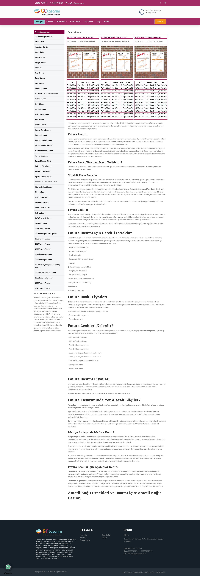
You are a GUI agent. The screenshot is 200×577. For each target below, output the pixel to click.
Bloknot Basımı (149, 572)
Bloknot (38, 68)
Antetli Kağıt (39, 52)
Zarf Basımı (39, 83)
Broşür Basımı (40, 63)
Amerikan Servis (41, 47)
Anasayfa (39, 22)
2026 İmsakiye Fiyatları (44, 37)
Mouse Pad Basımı (42, 197)
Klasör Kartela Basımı (43, 140)
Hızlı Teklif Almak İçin (153, 10)
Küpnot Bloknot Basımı (43, 187)
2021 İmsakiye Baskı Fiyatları (46, 234)
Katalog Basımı (41, 135)
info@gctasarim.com (76, 3)
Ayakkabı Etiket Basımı (43, 177)
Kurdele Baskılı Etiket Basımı (46, 182)
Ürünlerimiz (61, 22)
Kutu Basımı (39, 119)
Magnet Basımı (41, 192)
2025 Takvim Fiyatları (43, 288)
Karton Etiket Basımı (42, 171)
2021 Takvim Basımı (42, 228)
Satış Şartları (88, 22)
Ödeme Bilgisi (75, 22)
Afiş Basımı (39, 42)
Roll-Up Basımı (41, 213)
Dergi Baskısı (40, 78)
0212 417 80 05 (41, 3)
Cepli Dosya (39, 73)
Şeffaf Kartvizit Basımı (43, 218)
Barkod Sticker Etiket (43, 161)
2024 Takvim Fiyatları (43, 244)
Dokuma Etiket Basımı (43, 166)
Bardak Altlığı (40, 57)
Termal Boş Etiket (41, 156)
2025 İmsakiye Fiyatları (44, 278)
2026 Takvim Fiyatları (43, 283)
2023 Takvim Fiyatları (43, 249)
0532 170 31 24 (57, 3)
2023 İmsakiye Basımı (43, 254)
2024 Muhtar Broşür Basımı (45, 273)
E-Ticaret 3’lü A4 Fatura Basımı (46, 94)
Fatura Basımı (40, 109)
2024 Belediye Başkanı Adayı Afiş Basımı (47, 266)
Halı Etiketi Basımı (42, 114)
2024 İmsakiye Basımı (43, 260)
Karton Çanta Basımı (43, 130)
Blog (98, 22)
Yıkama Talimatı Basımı (44, 151)
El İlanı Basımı (40, 99)
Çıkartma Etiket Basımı (43, 145)
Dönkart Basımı (41, 88)
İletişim (106, 22)
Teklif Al (160, 21)
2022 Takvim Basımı (42, 239)
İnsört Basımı (40, 104)
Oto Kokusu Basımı (42, 202)
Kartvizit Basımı (41, 125)
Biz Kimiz (49, 22)
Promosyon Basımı (42, 208)
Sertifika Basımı (41, 223)
